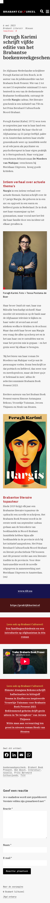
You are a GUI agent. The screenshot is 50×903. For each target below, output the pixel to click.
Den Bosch (20, 770)
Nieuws (29, 28)
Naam (7, 845)
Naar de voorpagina (13, 886)
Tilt (23, 775)
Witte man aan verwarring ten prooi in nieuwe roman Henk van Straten (25, 727)
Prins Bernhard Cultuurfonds (17, 774)
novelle (7, 772)
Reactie (8, 808)
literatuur (34, 770)
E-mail (7, 857)
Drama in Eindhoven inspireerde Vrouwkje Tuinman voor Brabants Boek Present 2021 (25, 702)
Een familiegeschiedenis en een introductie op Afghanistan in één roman (25, 632)
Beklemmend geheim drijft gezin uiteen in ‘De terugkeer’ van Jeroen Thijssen (25, 715)
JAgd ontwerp (9, 896)
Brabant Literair (13, 28)
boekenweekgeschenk (14, 767)
